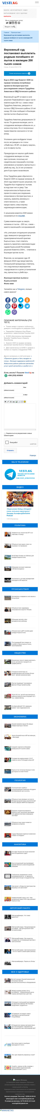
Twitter (6, 23)
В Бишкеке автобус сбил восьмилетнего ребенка (19, 620)
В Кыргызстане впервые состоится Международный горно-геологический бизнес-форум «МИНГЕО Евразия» (24, 800)
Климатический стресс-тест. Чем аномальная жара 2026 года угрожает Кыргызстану (24, 899)
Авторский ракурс (16, 10)
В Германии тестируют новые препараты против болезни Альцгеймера (21, 1015)
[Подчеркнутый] (11, 401)
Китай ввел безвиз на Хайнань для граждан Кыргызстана (23, 556)
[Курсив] (8, 401)
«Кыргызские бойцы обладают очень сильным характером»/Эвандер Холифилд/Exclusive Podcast (19, 512)
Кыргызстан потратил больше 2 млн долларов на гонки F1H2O (23, 770)
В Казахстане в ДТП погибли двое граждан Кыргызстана (22, 631)
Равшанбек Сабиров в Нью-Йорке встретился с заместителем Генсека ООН (19, 332)
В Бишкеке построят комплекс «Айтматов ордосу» (21, 568)
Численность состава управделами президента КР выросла (23, 579)
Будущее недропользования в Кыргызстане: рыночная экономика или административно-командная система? (23, 813)
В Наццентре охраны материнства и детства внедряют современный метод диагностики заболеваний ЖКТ (24, 1026)
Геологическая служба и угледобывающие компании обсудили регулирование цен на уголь (24, 789)
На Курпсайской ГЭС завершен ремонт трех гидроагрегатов (22, 707)
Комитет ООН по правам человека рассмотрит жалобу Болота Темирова (18, 344)
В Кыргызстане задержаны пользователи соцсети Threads (21, 608)
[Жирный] (5, 401)
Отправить (10, 450)
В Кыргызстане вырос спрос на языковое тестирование (21, 545)
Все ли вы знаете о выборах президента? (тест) (21, 1044)
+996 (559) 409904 (15, 375)
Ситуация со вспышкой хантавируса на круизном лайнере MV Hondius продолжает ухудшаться (23, 1003)
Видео (25, 10)
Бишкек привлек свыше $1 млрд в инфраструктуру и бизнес (22, 724)
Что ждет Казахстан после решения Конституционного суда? (23, 852)
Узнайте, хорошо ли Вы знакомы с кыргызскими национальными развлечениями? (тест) (22, 1068)
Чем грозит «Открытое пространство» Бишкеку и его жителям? (24, 887)
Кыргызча (7, 16)
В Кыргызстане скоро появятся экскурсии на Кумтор (21, 823)
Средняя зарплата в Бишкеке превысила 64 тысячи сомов (21, 747)
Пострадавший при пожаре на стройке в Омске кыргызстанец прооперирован (21, 644)
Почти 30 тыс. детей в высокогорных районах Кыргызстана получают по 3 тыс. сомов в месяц (23, 696)
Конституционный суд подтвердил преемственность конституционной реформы (23, 864)
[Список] (22, 401)
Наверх (33, 455)
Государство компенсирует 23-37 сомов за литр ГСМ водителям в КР (23, 759)
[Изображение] (16, 401)
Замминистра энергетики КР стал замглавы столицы (22, 533)
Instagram (16, 23)
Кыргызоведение (10, 13)
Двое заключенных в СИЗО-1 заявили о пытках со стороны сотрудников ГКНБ (19, 349)
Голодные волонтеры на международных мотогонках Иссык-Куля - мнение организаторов (23, 673)
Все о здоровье (21, 13)
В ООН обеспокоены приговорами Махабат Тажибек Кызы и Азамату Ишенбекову (17, 338)
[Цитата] (19, 401)
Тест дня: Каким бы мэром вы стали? (23, 1055)
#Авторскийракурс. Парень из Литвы (23, 961)
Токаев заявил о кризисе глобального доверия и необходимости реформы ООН (19, 327)
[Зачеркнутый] (13, 401)
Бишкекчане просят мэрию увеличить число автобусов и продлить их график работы (23, 661)
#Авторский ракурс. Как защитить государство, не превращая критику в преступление (23, 940)
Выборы (6, 10)
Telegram (19, 23)
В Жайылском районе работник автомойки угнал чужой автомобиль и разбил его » (19, 363)
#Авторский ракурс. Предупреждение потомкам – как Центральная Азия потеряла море (23, 928)
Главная (6, 32)
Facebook (10, 23)
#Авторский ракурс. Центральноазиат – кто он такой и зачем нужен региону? (24, 950)
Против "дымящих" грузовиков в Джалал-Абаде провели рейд (22, 684)
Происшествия (16, 32)
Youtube (13, 23)
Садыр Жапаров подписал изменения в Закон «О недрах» (24, 834)
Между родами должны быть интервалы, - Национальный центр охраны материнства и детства (23, 992)
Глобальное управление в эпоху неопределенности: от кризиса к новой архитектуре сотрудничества (23, 876)
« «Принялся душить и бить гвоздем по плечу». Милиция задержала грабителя (18, 358)
